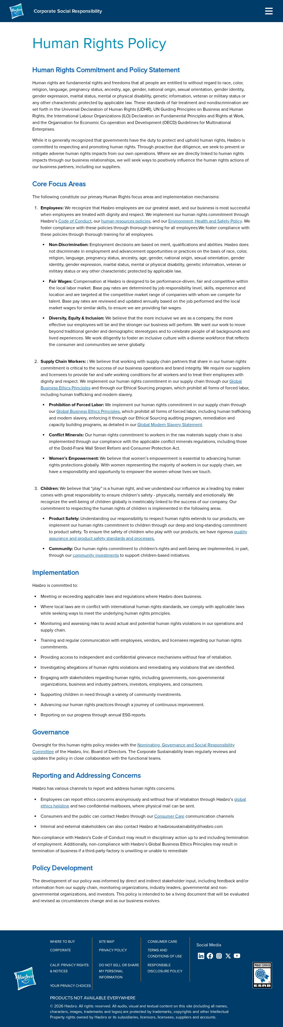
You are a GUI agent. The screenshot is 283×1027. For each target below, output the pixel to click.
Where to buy (62, 941)
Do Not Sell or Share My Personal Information (119, 971)
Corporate (60, 950)
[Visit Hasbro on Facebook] (210, 956)
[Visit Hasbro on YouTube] (237, 956)
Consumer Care (162, 941)
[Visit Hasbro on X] (228, 956)
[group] (146, 1012)
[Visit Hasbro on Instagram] (219, 956)
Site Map (106, 941)
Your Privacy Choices (70, 986)
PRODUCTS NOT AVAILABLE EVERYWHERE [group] (92, 998)
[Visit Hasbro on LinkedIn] (201, 956)
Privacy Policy (113, 950)
